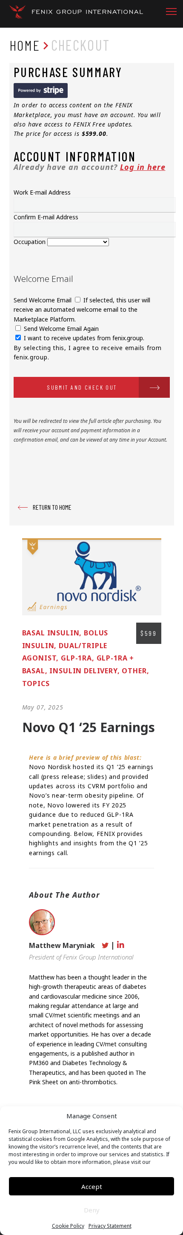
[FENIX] (76, 15)
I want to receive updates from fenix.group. (83, 338)
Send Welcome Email (43, 300)
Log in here (143, 167)
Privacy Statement (110, 1226)
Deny (92, 1210)
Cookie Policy (68, 1226)
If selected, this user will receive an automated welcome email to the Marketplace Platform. (82, 309)
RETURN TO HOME (52, 507)
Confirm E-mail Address (46, 217)
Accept (91, 1186)
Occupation (30, 242)
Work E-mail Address (42, 192)
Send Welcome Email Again (60, 329)
